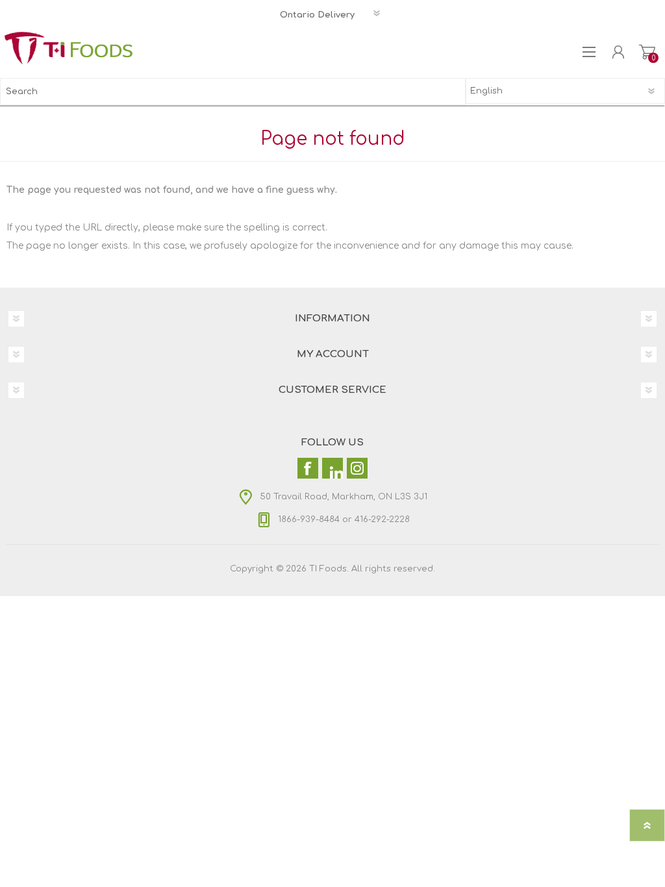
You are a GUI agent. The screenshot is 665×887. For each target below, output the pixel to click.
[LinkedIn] (332, 468)
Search (452, 92)
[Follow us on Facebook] (307, 468)
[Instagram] (357, 468)
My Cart (647, 52)
